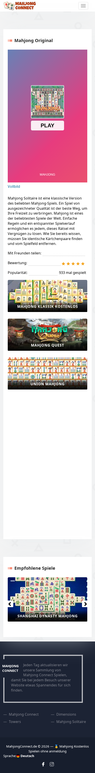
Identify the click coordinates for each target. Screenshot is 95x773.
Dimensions (66, 714)
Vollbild (14, 186)
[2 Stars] (68, 264)
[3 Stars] (73, 264)
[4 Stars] (78, 264)
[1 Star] (63, 264)
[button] (8, 602)
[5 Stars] (83, 264)
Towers (15, 721)
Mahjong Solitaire (71, 721)
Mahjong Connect (24, 714)
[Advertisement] (25, 462)
